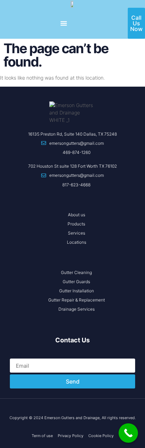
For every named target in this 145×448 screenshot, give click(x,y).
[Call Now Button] (128, 433)
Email (16, 355)
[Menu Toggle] (63, 23)
